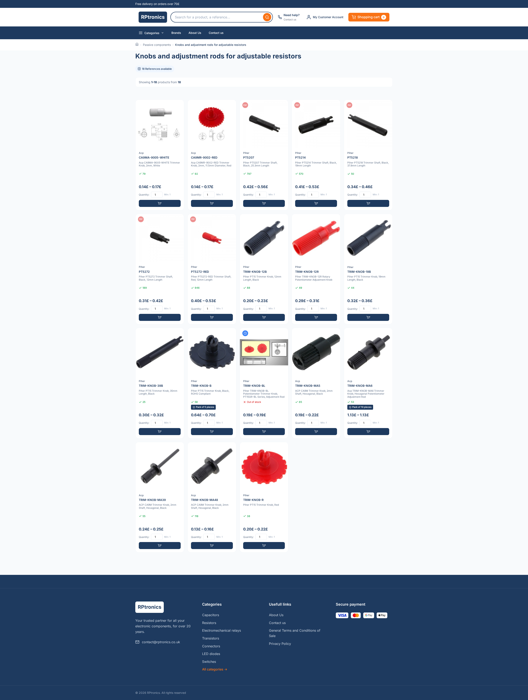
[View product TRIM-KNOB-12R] (316, 269)
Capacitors (210, 615)
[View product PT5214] (316, 155)
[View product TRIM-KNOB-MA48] (212, 497)
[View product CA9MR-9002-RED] (212, 155)
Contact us (216, 32)
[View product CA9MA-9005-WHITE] (160, 155)
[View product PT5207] (264, 155)
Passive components (157, 44)
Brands (176, 32)
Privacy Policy (280, 644)
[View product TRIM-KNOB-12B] (264, 269)
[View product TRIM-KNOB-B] (212, 383)
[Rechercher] (267, 17)
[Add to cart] (160, 203)
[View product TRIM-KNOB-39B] (160, 383)
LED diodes (211, 654)
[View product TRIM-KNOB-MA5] (316, 383)
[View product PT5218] (368, 155)
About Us (195, 32)
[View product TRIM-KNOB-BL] (264, 383)
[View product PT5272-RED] (212, 269)
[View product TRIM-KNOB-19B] (368, 269)
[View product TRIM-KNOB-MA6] (368, 383)
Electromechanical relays (221, 630)
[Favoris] (178, 105)
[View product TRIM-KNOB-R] (264, 497)
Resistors (209, 623)
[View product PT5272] (160, 269)
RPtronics (153, 17)
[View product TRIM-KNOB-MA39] (160, 497)
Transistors (210, 638)
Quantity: (144, 194)
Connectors (211, 646)
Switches (209, 662)
